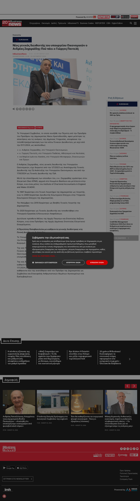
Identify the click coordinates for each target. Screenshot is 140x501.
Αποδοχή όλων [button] (97, 262)
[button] (70, 256)
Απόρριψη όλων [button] (73, 262)
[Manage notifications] (4, 496)
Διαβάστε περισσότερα (93, 252)
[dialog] (70, 250)
